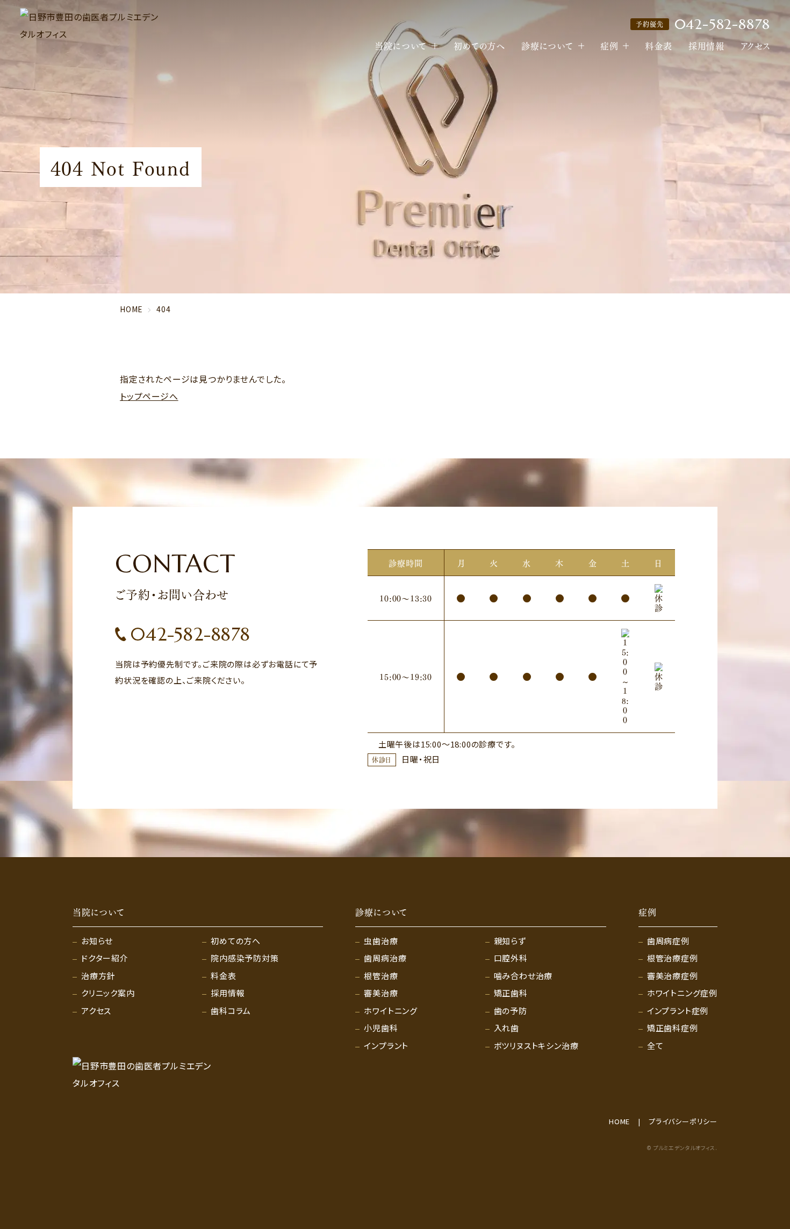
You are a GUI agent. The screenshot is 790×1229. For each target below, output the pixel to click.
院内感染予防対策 (244, 958)
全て (655, 1045)
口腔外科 (511, 958)
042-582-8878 (703, 24)
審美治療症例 (672, 975)
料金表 (658, 45)
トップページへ (149, 396)
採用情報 (706, 45)
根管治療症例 (672, 958)
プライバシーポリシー (683, 1121)
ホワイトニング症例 (682, 992)
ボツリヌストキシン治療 (536, 1045)
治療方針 (98, 975)
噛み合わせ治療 (523, 975)
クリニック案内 (108, 992)
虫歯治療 (381, 940)
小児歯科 (381, 1027)
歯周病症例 (668, 940)
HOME (619, 1121)
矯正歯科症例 (672, 1027)
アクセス (755, 45)
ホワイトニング (391, 1010)
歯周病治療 (385, 958)
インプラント (386, 1045)
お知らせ (97, 940)
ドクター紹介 (104, 958)
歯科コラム (231, 1010)
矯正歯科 (511, 992)
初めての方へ (479, 45)
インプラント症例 (677, 1010)
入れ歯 (506, 1027)
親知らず (510, 940)
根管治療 (381, 975)
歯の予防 (510, 1010)
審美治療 (381, 992)
